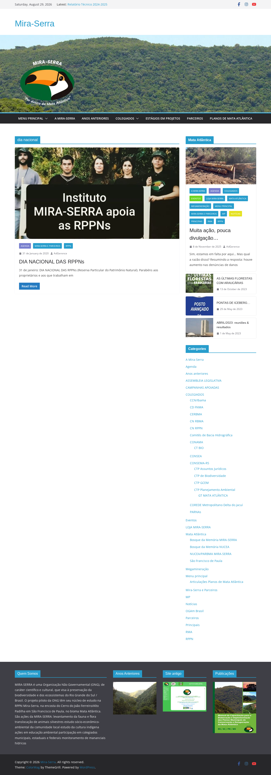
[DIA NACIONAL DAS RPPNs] (97, 193)
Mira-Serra (34, 23)
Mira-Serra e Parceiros (47, 245)
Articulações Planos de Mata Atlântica (216, 582)
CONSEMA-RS (199, 463)
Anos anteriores (197, 374)
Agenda (25, 245)
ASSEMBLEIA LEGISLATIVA (203, 381)
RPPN (68, 245)
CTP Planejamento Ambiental (214, 490)
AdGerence (60, 253)
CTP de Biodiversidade (210, 476)
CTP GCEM (201, 483)
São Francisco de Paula (206, 561)
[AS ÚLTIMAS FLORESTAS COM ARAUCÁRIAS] (199, 284)
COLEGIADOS (230, 190)
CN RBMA (196, 421)
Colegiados (125, 118)
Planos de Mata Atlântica (231, 118)
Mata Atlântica (237, 198)
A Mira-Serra (65, 118)
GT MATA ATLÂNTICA (213, 495)
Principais (196, 221)
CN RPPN (196, 428)
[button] (45, 118)
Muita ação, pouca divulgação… (210, 234)
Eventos (196, 198)
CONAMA (196, 442)
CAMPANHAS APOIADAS (202, 387)
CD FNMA (196, 407)
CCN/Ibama (198, 400)
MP (223, 213)
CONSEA (196, 456)
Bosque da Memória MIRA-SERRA (213, 540)
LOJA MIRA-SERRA (214, 198)
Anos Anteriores (95, 118)
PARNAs (195, 512)
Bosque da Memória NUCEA (209, 547)
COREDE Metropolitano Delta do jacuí (216, 505)
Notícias (235, 213)
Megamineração (200, 206)
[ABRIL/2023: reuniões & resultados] (199, 328)
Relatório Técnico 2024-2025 (87, 4)
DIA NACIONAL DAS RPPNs (51, 261)
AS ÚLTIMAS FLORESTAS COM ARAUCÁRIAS (234, 281)
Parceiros (195, 118)
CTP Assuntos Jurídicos (210, 469)
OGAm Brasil (195, 611)
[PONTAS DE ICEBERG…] (199, 305)
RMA (210, 221)
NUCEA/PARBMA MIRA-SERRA (210, 554)
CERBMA (196, 414)
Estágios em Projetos (163, 118)
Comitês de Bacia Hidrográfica (211, 435)
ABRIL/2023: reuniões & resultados (233, 325)
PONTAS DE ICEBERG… (233, 302)
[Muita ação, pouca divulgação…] (221, 165)
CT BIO (199, 448)
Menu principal (30, 118)
